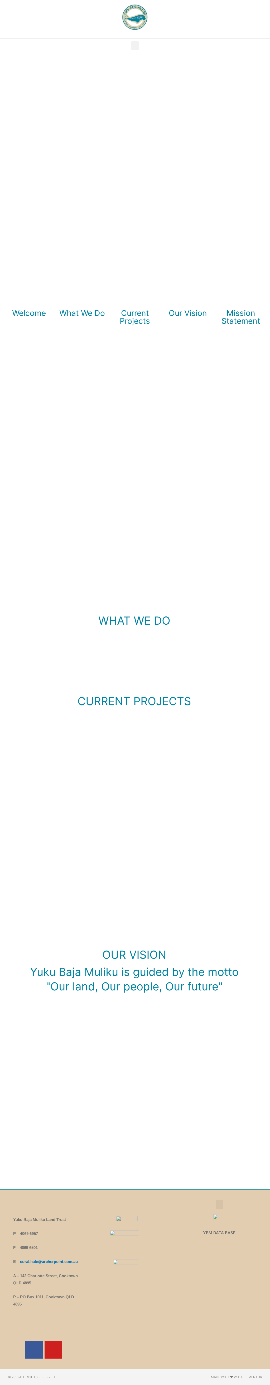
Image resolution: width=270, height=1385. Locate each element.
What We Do (82, 313)
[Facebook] (34, 1350)
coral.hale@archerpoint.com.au (49, 1261)
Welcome (29, 313)
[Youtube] (53, 1350)
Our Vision (188, 313)
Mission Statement (240, 317)
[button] (135, 45)
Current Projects (135, 317)
